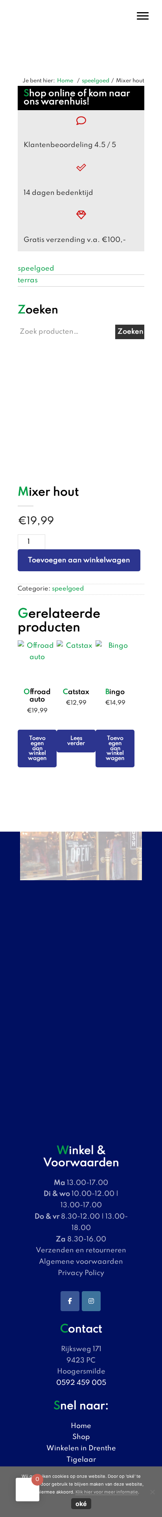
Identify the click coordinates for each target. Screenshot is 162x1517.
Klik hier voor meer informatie (106, 1492)
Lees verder (76, 741)
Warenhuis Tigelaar (81, 8)
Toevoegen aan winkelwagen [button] (37, 748)
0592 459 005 (81, 1382)
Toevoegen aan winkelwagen (79, 560)
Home (81, 1426)
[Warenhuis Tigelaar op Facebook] (70, 1301)
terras (28, 280)
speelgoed (95, 81)
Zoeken (131, 331)
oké (81, 1504)
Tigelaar (81, 1459)
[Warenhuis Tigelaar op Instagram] (91, 1301)
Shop (81, 1437)
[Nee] (152, 1492)
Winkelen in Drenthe (81, 1448)
